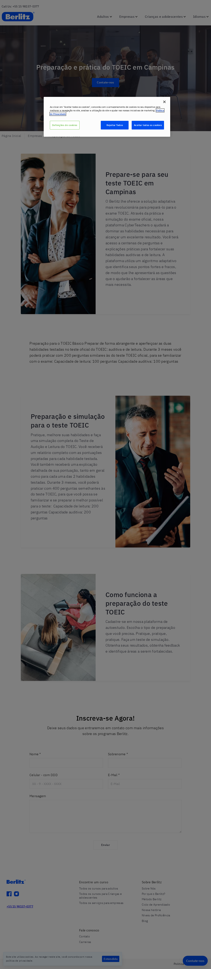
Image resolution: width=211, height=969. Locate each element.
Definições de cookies (64, 125)
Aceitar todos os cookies (148, 125)
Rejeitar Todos (115, 125)
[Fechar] (164, 101)
